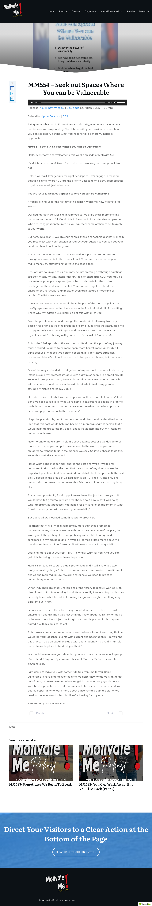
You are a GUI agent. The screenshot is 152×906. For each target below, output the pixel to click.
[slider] (121, 102)
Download (73, 107)
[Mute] (115, 102)
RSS (65, 116)
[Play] (31, 102)
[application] (76, 102)
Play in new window (51, 107)
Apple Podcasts (51, 116)
